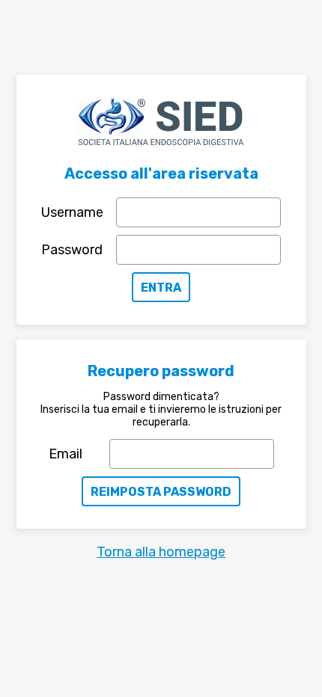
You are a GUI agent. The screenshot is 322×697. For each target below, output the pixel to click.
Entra (161, 287)
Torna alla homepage (161, 552)
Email (65, 454)
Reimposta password (161, 492)
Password (72, 250)
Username (72, 212)
